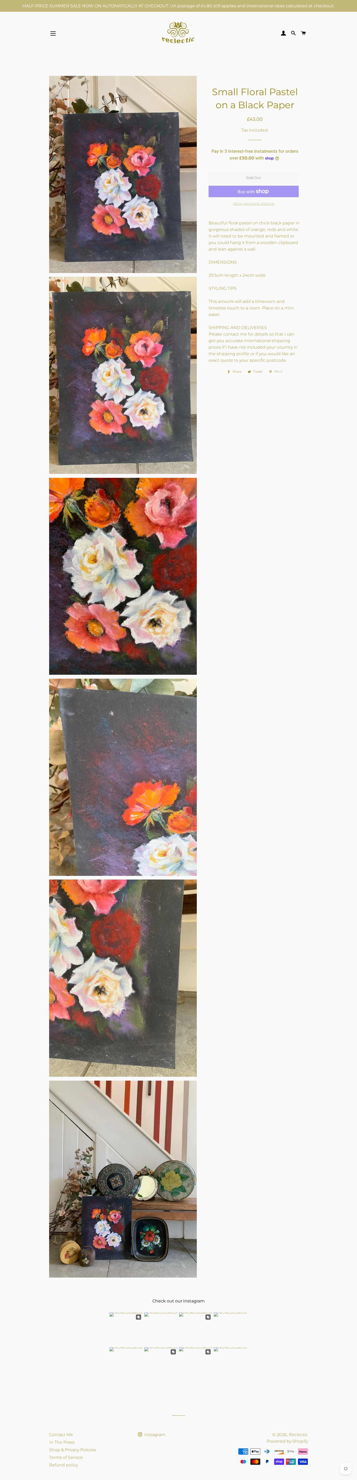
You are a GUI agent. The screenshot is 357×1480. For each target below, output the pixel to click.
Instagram (154, 1434)
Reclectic (298, 1434)
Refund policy (63, 1464)
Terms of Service (66, 1457)
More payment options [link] (253, 203)
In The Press (61, 1442)
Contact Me (61, 1434)
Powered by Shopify (287, 1441)
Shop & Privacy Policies (72, 1449)
